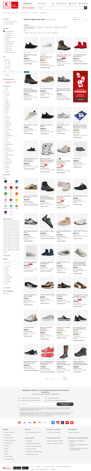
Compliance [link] (38, 466)
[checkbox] (10, 22)
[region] (12, 153)
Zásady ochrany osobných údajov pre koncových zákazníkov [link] (79, 449)
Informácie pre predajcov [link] (54, 432)
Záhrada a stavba (9, 437)
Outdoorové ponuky (9, 432)
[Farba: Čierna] (60, 159)
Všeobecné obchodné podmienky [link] (63, 466)
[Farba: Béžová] (57, 159)
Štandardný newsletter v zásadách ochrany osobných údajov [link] (31, 409)
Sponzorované (26, 52)
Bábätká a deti (8, 443)
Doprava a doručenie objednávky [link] (34, 451)
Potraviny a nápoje (9, 459)
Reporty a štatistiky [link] (74, 432)
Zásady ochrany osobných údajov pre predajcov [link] (79, 445)
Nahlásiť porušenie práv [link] (32, 454)
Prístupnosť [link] (53, 469)
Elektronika (7, 435)
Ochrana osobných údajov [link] (48, 466)
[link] (41, 3)
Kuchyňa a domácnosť (10, 440)
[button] (29, 27)
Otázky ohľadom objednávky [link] (33, 443)
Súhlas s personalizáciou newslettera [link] (26, 413)
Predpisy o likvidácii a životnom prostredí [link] (39, 469)
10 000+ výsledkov (51, 19)
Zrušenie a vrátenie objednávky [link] (34, 446)
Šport (6, 453)
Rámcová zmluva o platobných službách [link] (77, 441)
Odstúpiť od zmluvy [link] (31, 449)
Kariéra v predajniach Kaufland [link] (55, 440)
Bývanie (7, 445)
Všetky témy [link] (29, 440)
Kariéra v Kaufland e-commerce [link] (55, 443)
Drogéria (7, 451)
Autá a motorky (8, 456)
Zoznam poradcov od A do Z (33, 432)
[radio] (10, 31)
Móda (6, 448)
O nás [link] (32, 466)
